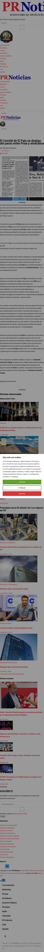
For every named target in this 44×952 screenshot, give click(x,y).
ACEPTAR (22, 482)
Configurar (22, 488)
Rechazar (22, 493)
